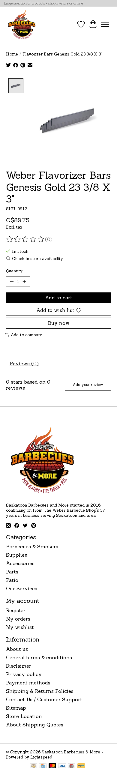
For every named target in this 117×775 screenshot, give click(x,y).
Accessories (20, 563)
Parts (12, 572)
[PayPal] (81, 766)
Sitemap (16, 708)
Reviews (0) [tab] (24, 364)
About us (17, 649)
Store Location (24, 716)
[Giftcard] (71, 766)
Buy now (59, 323)
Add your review (88, 384)
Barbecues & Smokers (32, 546)
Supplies (16, 555)
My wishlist (20, 627)
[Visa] (62, 766)
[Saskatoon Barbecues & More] (22, 24)
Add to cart (58, 298)
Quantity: (14, 271)
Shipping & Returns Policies (40, 691)
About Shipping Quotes (34, 725)
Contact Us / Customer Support (44, 699)
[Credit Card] (42, 766)
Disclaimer (18, 666)
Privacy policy (24, 674)
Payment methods (28, 683)
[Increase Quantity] (24, 281)
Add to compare (26, 334)
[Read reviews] (25, 239)
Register (16, 610)
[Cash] (33, 766)
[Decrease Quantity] (12, 281)
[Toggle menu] (105, 24)
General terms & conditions (39, 657)
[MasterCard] (52, 766)
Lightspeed (41, 757)
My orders (18, 619)
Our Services (21, 588)
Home (12, 54)
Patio (12, 580)
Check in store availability (37, 258)
